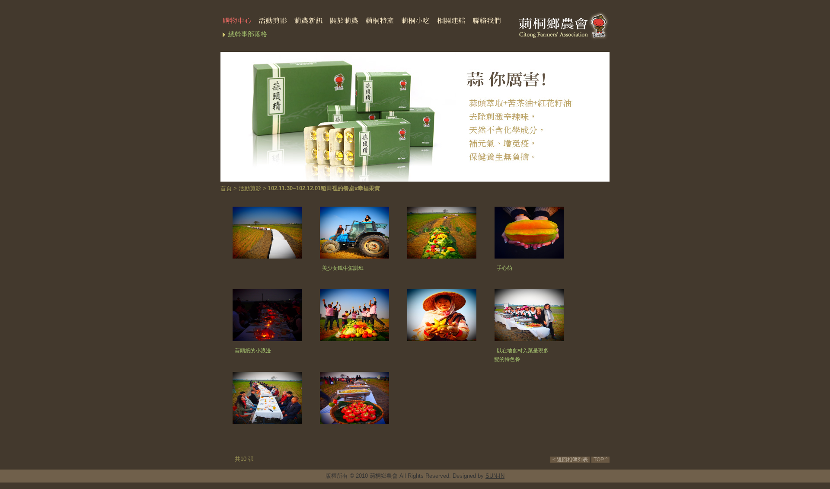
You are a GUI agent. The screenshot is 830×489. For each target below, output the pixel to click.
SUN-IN (494, 476)
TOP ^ (601, 460)
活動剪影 (250, 188)
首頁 (226, 188)
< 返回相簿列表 (570, 460)
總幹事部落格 (247, 34)
